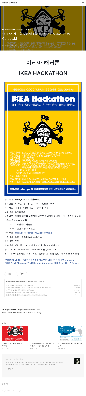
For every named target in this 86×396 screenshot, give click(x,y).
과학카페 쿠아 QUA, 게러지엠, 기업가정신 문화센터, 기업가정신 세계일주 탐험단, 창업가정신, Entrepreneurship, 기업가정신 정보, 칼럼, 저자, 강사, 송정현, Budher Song (34, 363)
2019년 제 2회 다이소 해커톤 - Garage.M (18, 285)
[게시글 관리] (15, 274)
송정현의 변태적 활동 (9, 3)
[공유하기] (13, 274)
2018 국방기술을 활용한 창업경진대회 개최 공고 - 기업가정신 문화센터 (27, 287)
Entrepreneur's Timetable (26, 281)
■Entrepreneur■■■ (12, 281)
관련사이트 (5, 384)
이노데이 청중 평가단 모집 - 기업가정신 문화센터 (20, 292)
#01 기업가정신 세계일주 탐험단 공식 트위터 (14, 391)
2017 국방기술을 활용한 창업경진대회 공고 (19, 290)
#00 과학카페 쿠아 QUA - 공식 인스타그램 (14, 388)
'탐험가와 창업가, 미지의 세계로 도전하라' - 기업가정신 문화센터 (25, 295)
